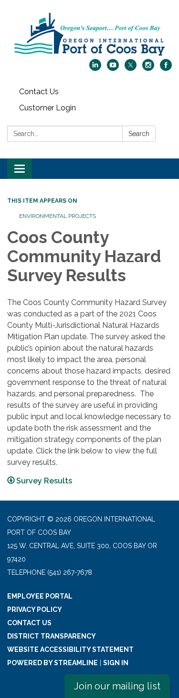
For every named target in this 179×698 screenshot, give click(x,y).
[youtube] (113, 68)
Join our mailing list (117, 686)
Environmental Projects (57, 216)
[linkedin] (95, 68)
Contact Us (39, 91)
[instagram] (148, 68)
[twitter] (131, 68)
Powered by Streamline (52, 663)
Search (138, 134)
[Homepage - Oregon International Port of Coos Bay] (89, 34)
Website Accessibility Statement (70, 649)
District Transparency (51, 636)
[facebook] (166, 68)
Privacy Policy (34, 609)
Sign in (115, 663)
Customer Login (47, 107)
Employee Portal (40, 596)
